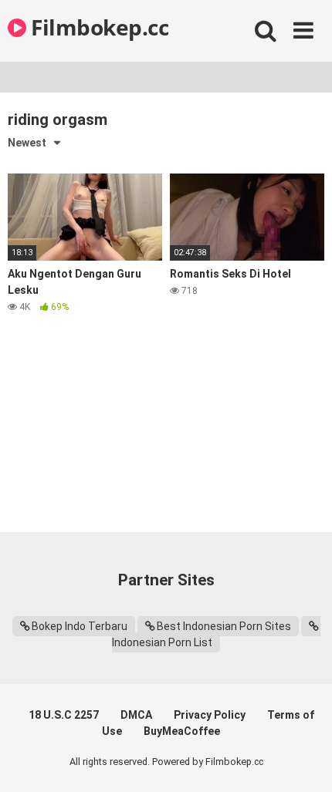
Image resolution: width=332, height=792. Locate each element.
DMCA (136, 715)
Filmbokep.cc (97, 27)
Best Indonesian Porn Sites (224, 626)
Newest (27, 142)
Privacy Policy (210, 715)
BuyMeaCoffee (182, 731)
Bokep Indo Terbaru (79, 626)
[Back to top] (303, 761)
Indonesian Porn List (162, 642)
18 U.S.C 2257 (64, 715)
